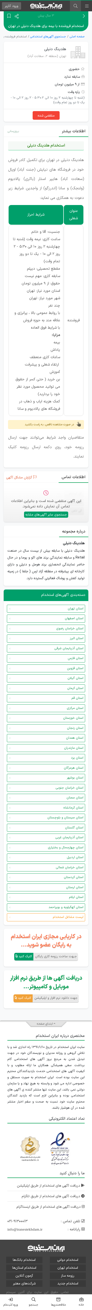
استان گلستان (74, 827)
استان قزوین (75, 668)
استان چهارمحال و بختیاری (65, 847)
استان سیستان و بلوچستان (65, 817)
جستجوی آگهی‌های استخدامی (48, 36)
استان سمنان (74, 797)
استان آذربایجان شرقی (68, 648)
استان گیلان (75, 678)
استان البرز (76, 638)
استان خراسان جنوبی (69, 787)
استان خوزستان (73, 718)
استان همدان (74, 738)
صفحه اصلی (77, 36)
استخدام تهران (67, 1267)
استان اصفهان (74, 618)
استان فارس (75, 658)
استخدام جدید (67, 1283)
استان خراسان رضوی (69, 628)
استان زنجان (75, 728)
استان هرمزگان (73, 767)
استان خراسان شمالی (69, 867)
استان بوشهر (75, 777)
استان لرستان (74, 887)
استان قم (77, 698)
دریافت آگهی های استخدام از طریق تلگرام (51, 1196)
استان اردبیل (75, 857)
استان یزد (77, 757)
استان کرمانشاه (73, 807)
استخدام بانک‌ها (24, 1260)
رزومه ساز (67, 1275)
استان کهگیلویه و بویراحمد (66, 907)
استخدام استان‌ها (24, 1267)
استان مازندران (73, 748)
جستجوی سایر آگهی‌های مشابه (46, 514)
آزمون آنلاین (24, 1275)
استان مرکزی (75, 708)
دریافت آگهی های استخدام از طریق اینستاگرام (49, 1206)
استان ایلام (76, 897)
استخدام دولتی (67, 1260)
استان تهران (75, 608)
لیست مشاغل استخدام (68, 917)
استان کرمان (75, 688)
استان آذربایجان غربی (69, 837)
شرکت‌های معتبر (24, 1283)
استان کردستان (73, 877)
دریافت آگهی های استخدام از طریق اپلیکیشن (49, 1185)
